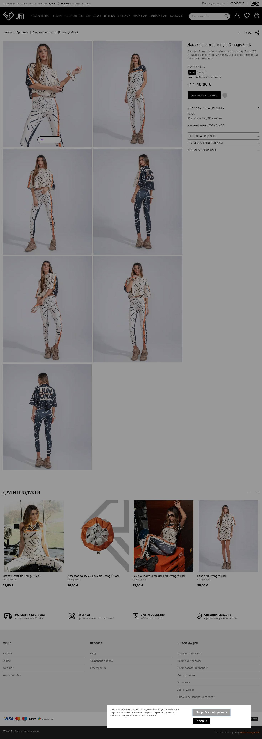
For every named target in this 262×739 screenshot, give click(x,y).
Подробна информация (211, 712)
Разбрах (201, 720)
